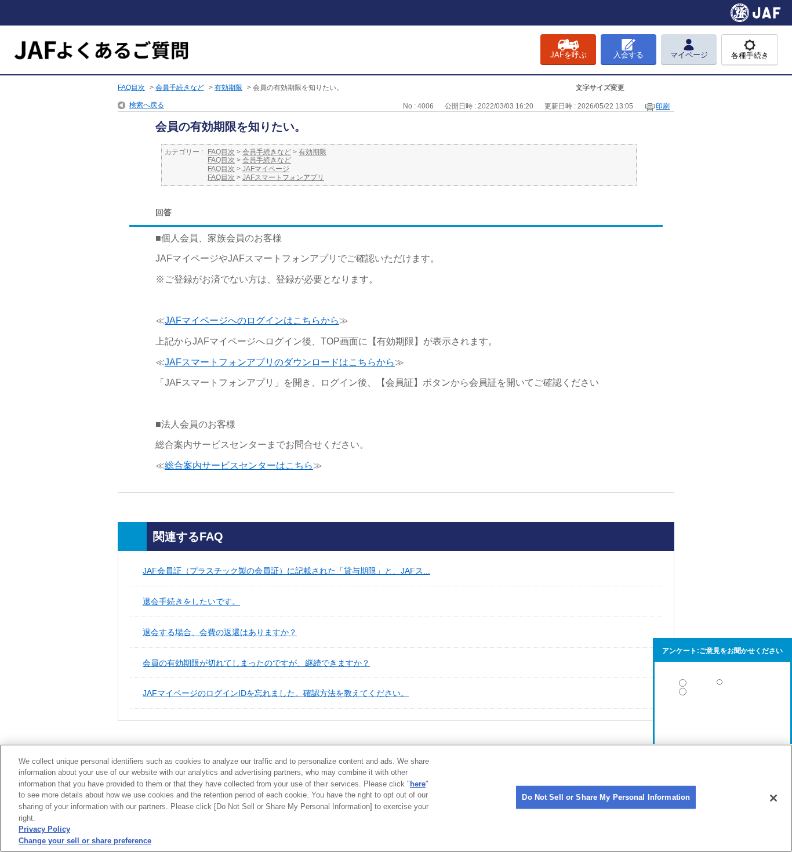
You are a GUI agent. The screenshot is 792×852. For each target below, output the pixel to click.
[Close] (773, 798)
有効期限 (228, 88)
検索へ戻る (146, 105)
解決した (722, 685)
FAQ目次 (131, 88)
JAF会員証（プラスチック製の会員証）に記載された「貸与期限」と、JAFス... (286, 570)
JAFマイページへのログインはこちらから (252, 320)
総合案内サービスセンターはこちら (239, 465)
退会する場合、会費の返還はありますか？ (220, 632)
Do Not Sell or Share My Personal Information (606, 797)
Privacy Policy (44, 829)
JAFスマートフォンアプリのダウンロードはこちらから (280, 362)
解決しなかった (722, 723)
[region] (396, 798)
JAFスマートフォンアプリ (283, 177)
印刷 (663, 106)
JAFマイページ (265, 169)
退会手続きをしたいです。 (191, 601)
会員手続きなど (179, 88)
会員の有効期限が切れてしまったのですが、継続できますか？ (256, 663)
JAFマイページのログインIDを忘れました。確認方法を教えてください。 (276, 693)
